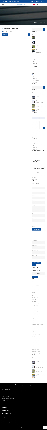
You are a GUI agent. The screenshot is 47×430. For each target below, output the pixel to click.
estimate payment (36, 262)
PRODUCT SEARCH (6, 389)
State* (33, 213)
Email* (33, 195)
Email (34, 224)
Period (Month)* (35, 255)
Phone (34, 226)
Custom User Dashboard (36, 329)
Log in (34, 76)
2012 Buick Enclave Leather (10, 28)
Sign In (44, 1)
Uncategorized (34, 71)
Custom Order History (36, 327)
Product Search (35, 345)
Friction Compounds (36, 311)
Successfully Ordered (36, 351)
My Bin (33, 340)
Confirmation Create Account (37, 318)
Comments (36, 80)
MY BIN (36, 4)
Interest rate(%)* (35, 250)
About (33, 295)
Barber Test (34, 299)
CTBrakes (37, 36)
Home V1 (33, 338)
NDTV (34, 377)
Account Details (35, 297)
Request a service (36, 229)
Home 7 (33, 336)
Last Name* (34, 190)
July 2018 (34, 61)
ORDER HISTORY (5, 410)
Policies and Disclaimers (36, 344)
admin (10, 31)
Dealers (33, 331)
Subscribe (35, 276)
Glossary (34, 313)
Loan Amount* (34, 240)
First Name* (34, 186)
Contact (33, 320)
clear (34, 264)
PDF (32, 34)
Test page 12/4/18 (36, 334)
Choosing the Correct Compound (38, 316)
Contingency (34, 322)
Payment (33, 260)
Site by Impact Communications (23, 427)
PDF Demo (34, 342)
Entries (35, 78)
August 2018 (35, 59)
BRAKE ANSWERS (5, 392)
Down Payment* (35, 245)
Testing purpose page (36, 353)
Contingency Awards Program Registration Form (37, 325)
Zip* (32, 218)
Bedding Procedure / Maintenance (36, 304)
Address (33, 205)
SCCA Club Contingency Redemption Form (36, 348)
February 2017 (35, 63)
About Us (3, 420)
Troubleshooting (36, 314)
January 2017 (35, 65)
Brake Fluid (35, 307)
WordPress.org (35, 82)
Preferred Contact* (36, 223)
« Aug (33, 131)
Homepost (34, 69)
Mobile (33, 200)
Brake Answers (34, 301)
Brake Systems (35, 309)
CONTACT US (4, 407)
